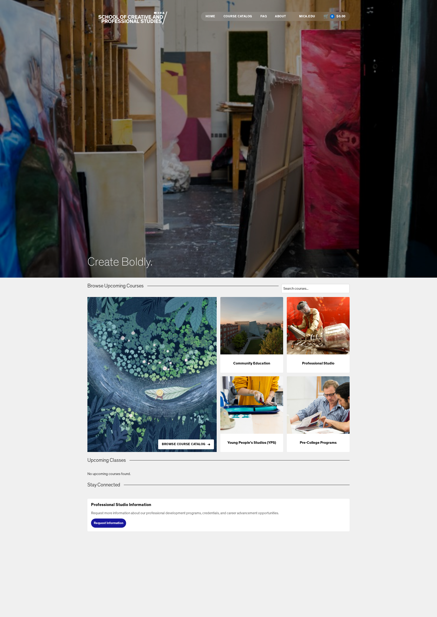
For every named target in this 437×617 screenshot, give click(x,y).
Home (210, 16)
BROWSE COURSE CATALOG (184, 444)
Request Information (108, 523)
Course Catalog (238, 16)
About (280, 16)
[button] (251, 335)
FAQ (263, 16)
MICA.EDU (307, 16)
